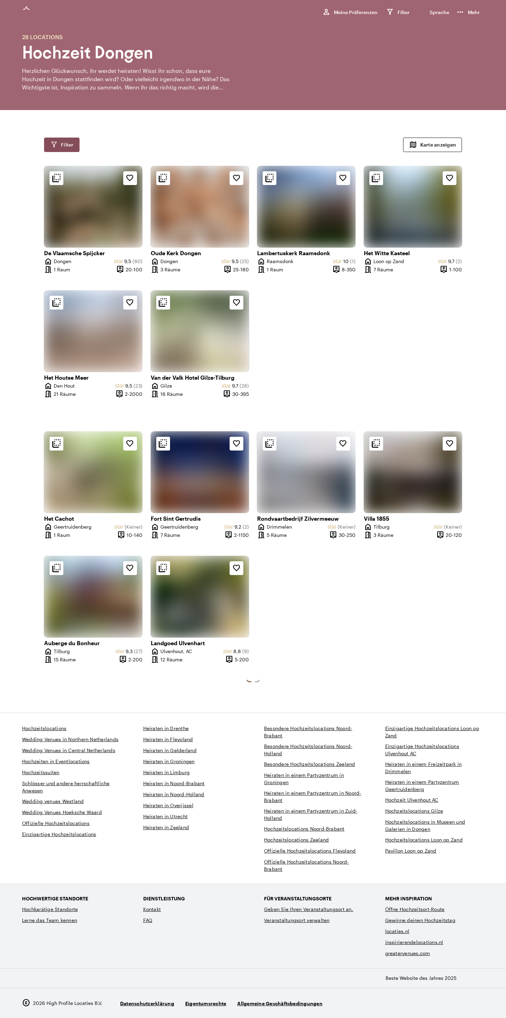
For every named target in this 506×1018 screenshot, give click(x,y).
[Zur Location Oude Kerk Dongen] (200, 207)
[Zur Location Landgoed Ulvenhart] (200, 597)
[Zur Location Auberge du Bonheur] (93, 597)
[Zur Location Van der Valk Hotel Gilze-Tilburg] (200, 331)
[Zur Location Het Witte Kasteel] (413, 207)
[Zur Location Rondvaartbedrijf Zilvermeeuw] (306, 472)
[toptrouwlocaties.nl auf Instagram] (439, 1003)
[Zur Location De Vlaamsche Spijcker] (93, 207)
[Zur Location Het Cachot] (93, 472)
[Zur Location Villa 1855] (413, 472)
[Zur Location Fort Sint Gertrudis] (200, 472)
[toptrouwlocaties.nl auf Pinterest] (477, 1003)
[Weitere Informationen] (56, 178)
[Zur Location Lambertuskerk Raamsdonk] (306, 207)
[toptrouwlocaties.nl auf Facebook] (458, 1003)
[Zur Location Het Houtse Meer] (93, 331)
